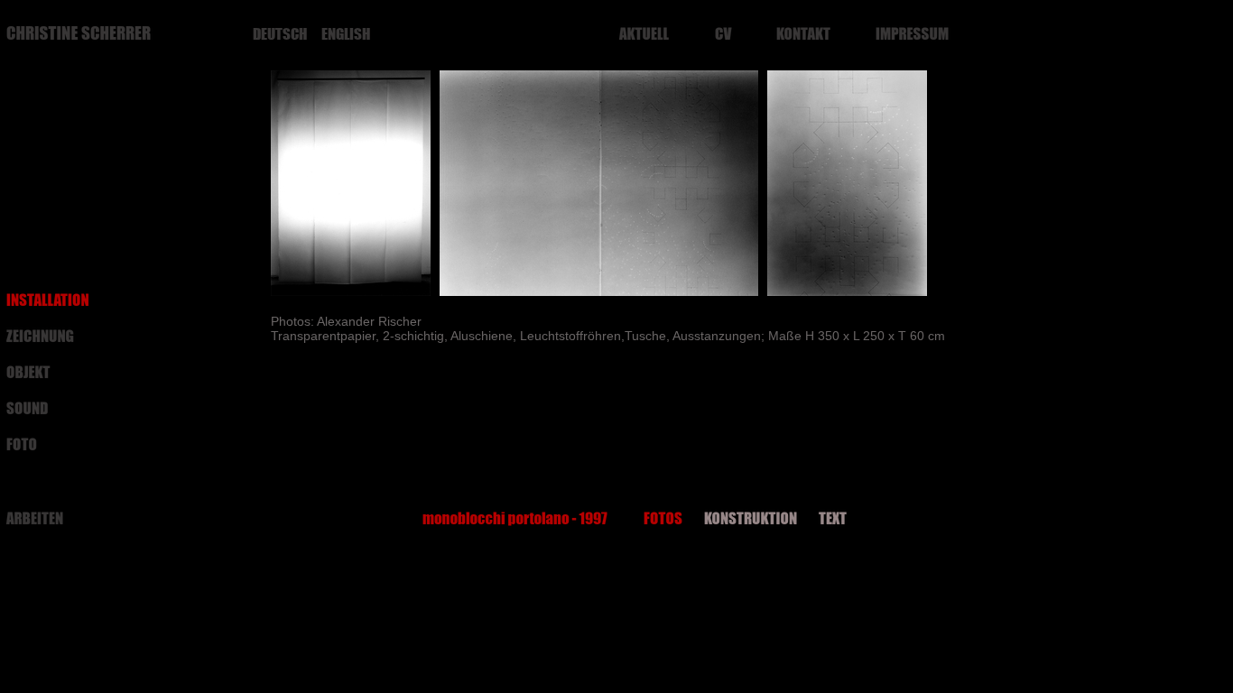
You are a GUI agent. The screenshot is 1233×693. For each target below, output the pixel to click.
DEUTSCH (280, 33)
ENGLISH (345, 33)
